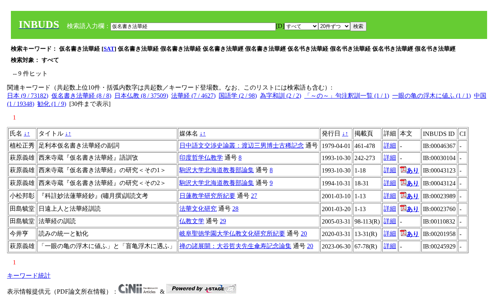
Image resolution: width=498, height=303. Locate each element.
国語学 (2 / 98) (238, 95)
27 (254, 195)
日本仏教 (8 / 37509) (141, 95)
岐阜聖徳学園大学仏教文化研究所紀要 (232, 233)
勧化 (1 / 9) (51, 103)
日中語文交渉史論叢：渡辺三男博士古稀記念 (241, 145)
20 (304, 233)
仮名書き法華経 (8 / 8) (81, 95)
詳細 (390, 145)
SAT (108, 49)
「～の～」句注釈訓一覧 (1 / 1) (346, 95)
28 (235, 208)
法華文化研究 (198, 208)
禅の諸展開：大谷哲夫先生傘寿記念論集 (235, 246)
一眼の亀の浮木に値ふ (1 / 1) (431, 95)
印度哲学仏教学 (201, 157)
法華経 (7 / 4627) (193, 95)
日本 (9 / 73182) (27, 95)
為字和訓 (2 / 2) (280, 95)
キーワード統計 (29, 275)
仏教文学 (191, 221)
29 (223, 221)
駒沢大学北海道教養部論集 (216, 170)
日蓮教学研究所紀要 (207, 195)
